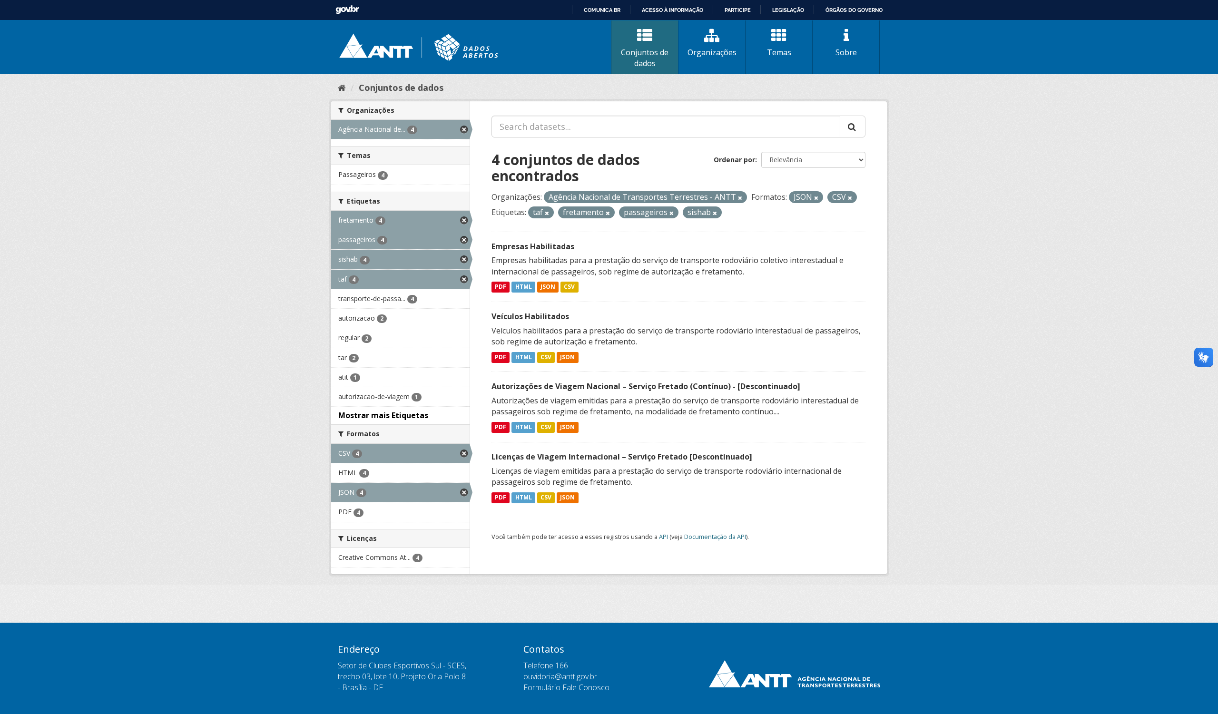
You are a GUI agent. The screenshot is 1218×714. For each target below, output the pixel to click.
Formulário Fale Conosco (566, 687)
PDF (500, 287)
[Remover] (740, 197)
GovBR (347, 9)
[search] (852, 126)
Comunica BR (602, 10)
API (663, 536)
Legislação (788, 10)
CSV (569, 287)
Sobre (846, 52)
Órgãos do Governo (854, 10)
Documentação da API (715, 536)
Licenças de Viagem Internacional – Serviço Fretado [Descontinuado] (621, 456)
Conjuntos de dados (644, 57)
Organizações (712, 52)
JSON (547, 287)
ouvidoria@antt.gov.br (560, 676)
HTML (523, 287)
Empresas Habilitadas (532, 246)
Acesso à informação (672, 10)
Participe (738, 10)
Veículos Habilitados (530, 316)
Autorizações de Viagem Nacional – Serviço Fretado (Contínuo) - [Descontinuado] (645, 386)
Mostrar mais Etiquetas (383, 415)
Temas (779, 52)
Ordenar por (734, 159)
